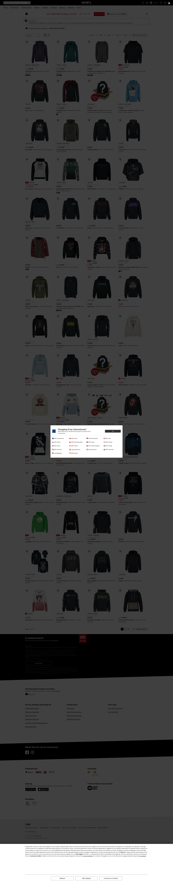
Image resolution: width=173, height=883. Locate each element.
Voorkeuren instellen (111, 878)
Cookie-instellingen (88, 856)
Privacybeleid (142, 856)
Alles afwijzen (86, 878)
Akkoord (62, 878)
